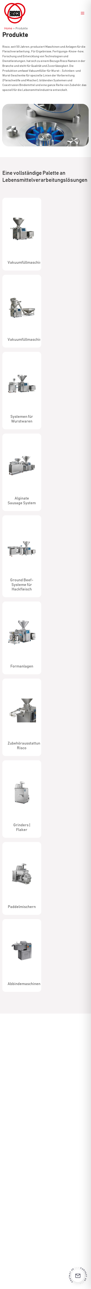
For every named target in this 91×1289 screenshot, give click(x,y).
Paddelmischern (22, 907)
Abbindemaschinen (24, 984)
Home (8, 28)
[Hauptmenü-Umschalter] (82, 13)
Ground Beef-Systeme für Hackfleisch (21, 585)
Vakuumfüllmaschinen (27, 263)
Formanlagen (21, 666)
